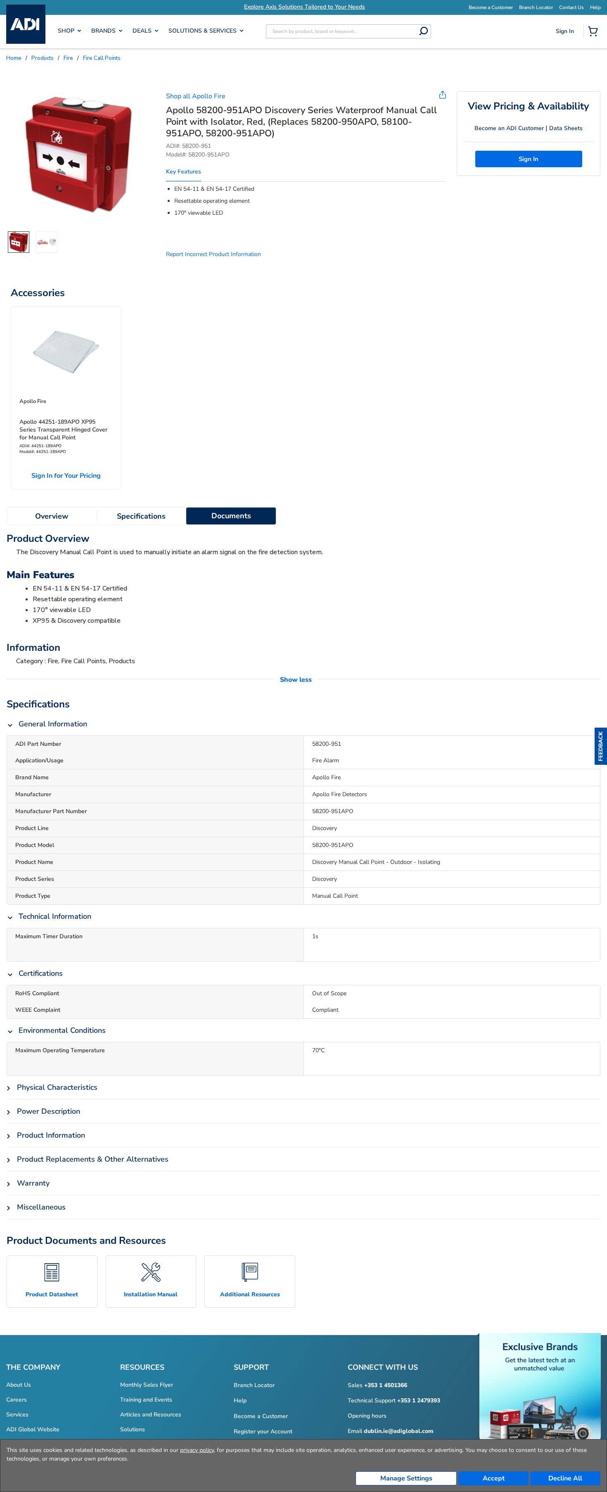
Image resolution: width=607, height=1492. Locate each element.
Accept (494, 1478)
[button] (601, 746)
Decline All (565, 1478)
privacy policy (197, 1450)
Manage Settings (406, 1478)
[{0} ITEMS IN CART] (594, 32)
